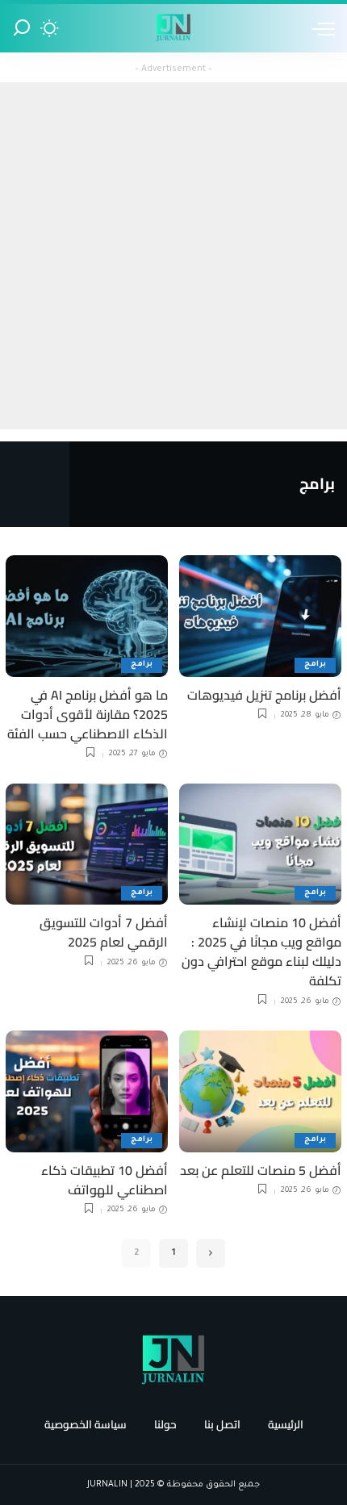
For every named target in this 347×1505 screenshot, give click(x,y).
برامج (315, 664)
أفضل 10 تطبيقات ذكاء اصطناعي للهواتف (104, 1180)
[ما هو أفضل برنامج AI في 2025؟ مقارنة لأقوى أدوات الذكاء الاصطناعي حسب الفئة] (87, 616)
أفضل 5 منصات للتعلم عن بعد (260, 1170)
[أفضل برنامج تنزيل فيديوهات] (260, 616)
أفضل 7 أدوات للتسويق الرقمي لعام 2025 (104, 932)
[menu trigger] (319, 28)
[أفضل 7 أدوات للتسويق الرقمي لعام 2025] (87, 844)
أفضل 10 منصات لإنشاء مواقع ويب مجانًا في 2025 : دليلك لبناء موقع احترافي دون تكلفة (261, 951)
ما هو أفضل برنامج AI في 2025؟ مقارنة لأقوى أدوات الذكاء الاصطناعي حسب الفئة (87, 714)
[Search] (21, 28)
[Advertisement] (173, 255)
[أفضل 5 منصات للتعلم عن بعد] (260, 1091)
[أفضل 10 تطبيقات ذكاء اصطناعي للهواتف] (87, 1091)
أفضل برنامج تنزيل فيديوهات (264, 695)
